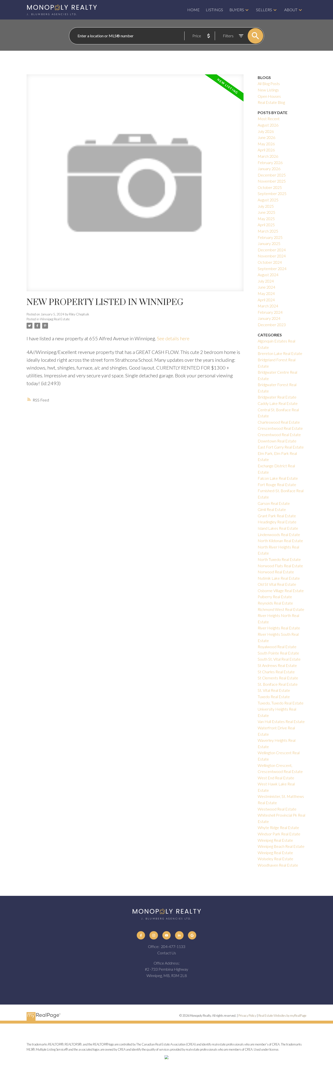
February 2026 (270, 162)
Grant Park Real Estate (277, 515)
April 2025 (266, 224)
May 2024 (266, 293)
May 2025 (266, 218)
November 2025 (272, 181)
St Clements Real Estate (278, 677)
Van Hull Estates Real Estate (281, 721)
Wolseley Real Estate (275, 858)
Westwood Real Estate (277, 809)
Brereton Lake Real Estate (280, 353)
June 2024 (266, 287)
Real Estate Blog (271, 102)
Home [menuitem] (193, 9)
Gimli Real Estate (272, 509)
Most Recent (269, 118)
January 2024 (269, 318)
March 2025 (268, 231)
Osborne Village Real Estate (281, 590)
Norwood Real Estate (276, 571)
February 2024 (270, 312)
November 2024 (272, 256)
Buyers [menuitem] (236, 9)
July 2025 (266, 206)
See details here (173, 338)
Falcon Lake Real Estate (278, 478)
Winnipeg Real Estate (55, 319)
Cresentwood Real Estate (279, 434)
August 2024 (268, 274)
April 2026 (266, 149)
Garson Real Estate (274, 503)
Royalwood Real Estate (277, 646)
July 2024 (266, 281)
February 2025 (270, 237)
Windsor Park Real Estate (279, 833)
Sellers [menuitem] (264, 9)
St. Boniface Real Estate (278, 684)
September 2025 (272, 193)
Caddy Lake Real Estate (278, 403)
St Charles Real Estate (276, 671)
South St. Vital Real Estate (279, 659)
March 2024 (268, 305)
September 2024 (272, 268)
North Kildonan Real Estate (280, 540)
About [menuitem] (290, 9)
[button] (141, 935)
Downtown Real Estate (277, 441)
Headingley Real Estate (277, 521)
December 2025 (272, 175)
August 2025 (268, 199)
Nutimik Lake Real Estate (279, 578)
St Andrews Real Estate (277, 665)
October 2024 (270, 262)
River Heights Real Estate (279, 627)
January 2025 (269, 243)
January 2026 (269, 168)
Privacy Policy (247, 1015)
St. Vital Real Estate (274, 690)
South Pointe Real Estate (278, 653)
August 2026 (268, 125)
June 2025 (266, 212)
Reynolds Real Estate (275, 603)
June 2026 (266, 137)
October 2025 (270, 187)
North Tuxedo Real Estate (279, 559)
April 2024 (266, 299)
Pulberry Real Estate (275, 596)
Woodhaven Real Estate (278, 865)
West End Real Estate (276, 777)
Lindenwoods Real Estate (279, 534)
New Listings (268, 90)
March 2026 (268, 156)
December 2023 (272, 324)
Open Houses (269, 96)
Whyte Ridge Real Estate (278, 827)
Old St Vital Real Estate (277, 584)
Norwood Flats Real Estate (280, 565)
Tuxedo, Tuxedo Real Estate (281, 703)
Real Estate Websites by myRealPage (282, 1015)
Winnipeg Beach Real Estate (281, 846)
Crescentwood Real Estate (280, 428)
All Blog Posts (269, 83)
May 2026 (266, 143)
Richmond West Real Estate (281, 609)
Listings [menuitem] (214, 9)
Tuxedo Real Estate (274, 696)
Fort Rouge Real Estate (277, 484)
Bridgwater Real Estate (277, 397)
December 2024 (272, 249)
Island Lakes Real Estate (278, 528)
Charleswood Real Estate (279, 422)
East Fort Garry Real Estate (281, 447)
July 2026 (266, 131)
